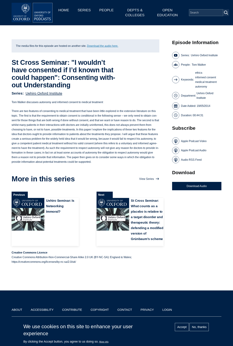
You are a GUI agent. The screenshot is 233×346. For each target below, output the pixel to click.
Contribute (72, 309)
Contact (124, 309)
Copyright (100, 309)
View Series (146, 178)
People (106, 10)
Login (167, 309)
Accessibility (42, 309)
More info (103, 342)
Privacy (147, 309)
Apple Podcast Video (194, 141)
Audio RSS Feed (191, 159)
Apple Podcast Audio (193, 150)
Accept (182, 327)
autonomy (201, 86)
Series (84, 10)
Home (63, 10)
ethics (198, 72)
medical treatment (206, 82)
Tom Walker (199, 64)
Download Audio (197, 186)
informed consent (205, 77)
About (17, 309)
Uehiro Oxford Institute (44, 93)
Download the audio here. (102, 45)
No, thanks (199, 327)
